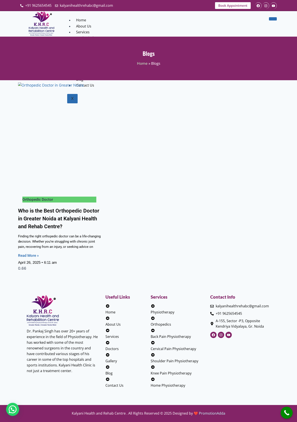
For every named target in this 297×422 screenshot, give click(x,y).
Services (83, 32)
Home (81, 20)
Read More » (28, 255)
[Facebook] (258, 5)
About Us (83, 26)
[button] (12, 409)
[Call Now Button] (287, 413)
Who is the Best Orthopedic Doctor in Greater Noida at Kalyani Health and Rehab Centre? (58, 219)
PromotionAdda (212, 413)
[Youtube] (273, 5)
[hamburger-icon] (273, 18)
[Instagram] (266, 5)
